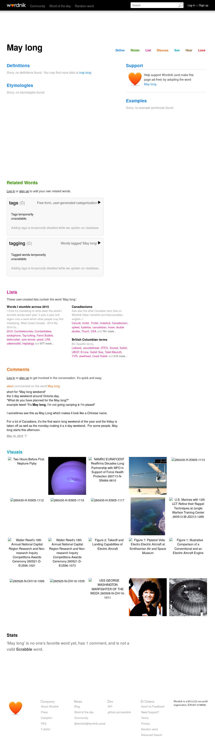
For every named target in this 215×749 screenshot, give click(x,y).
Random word (84, 6)
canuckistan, (100, 327)
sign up (24, 191)
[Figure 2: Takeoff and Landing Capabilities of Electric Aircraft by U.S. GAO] (107, 543)
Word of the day (60, 6)
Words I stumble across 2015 (28, 306)
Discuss (162, 50)
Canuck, (77, 323)
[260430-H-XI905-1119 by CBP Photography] (67, 499)
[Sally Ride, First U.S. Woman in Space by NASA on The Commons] (148, 603)
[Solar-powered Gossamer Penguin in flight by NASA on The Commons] (154, 480)
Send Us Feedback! (153, 706)
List (148, 50)
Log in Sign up (198, 5)
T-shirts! (45, 729)
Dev (110, 701)
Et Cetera (147, 701)
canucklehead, (92, 348)
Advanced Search (151, 735)
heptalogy (28, 343)
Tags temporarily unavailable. (22, 216)
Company (48, 701)
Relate (135, 50)
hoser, (112, 327)
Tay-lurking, (29, 335)
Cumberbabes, (43, 331)
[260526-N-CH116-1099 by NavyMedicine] (27, 580)
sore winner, (29, 339)
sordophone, (14, 335)
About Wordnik (50, 706)
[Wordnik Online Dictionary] (16, 5)
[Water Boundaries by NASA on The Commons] (148, 522)
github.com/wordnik (119, 712)
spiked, (76, 327)
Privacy (145, 723)
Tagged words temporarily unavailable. (28, 256)
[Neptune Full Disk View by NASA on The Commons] (73, 481)
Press (44, 712)
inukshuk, (106, 323)
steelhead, (85, 356)
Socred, (115, 348)
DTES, (105, 348)
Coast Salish (100, 356)
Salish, (124, 348)
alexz (10, 386)
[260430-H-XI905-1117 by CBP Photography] (107, 499)
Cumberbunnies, (24, 331)
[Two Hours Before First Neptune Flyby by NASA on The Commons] (27, 460)
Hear (189, 50)
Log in (11, 191)
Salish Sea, (97, 352)
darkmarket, (14, 339)
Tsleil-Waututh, (113, 352)
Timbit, (95, 323)
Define (120, 50)
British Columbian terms (89, 339)
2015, (10, 331)
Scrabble (24, 649)
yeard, (41, 339)
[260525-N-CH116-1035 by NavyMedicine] (67, 580)
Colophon (46, 718)
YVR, (75, 356)
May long (150, 84)
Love (201, 50)
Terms (144, 718)
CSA (94, 331)
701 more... (109, 331)
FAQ (43, 723)
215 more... (120, 356)
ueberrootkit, (14, 343)
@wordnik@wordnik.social (89, 723)
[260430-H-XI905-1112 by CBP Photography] (27, 499)
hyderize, (87, 327)
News (78, 701)
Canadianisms (82, 306)
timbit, (86, 323)
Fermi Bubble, (45, 335)
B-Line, (85, 352)
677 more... (47, 343)
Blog (77, 706)
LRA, (48, 339)
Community (37, 6)
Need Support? (150, 712)
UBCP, (76, 352)
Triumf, (86, 331)
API (110, 706)
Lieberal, (77, 348)
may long (85, 72)
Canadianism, (120, 323)
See (177, 50)
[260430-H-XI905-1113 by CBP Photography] (188, 459)
